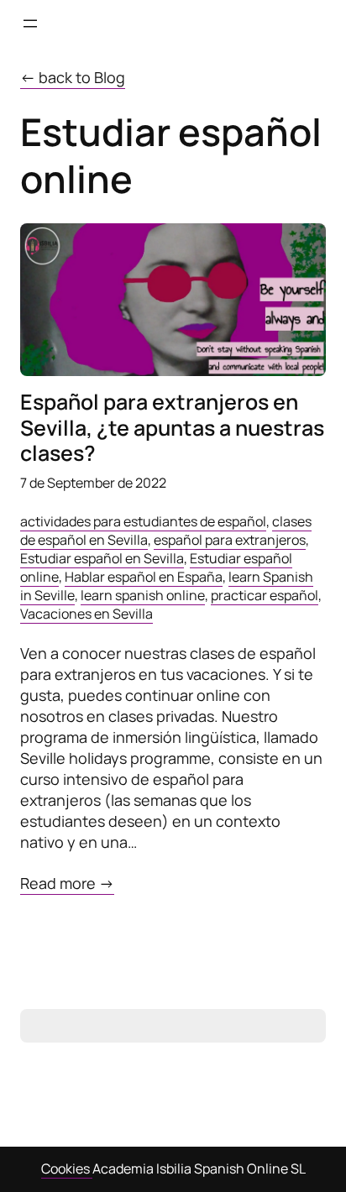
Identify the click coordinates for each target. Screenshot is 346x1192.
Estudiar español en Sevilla (102, 558)
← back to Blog (72, 77)
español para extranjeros (230, 540)
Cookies (66, 1168)
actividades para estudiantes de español (143, 521)
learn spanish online (143, 595)
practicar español (264, 595)
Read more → (67, 883)
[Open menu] (30, 23)
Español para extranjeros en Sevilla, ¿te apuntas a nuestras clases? (172, 428)
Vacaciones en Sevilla (86, 613)
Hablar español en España (144, 576)
